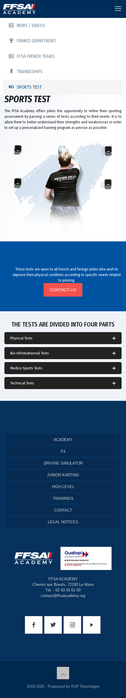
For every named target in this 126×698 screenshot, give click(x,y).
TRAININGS (63, 498)
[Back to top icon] (63, 673)
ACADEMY (63, 440)
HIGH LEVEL (63, 487)
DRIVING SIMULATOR (63, 463)
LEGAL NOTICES (63, 522)
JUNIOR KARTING (63, 475)
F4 (63, 451)
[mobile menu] (118, 9)
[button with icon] (33, 625)
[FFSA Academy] (17, 8)
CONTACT (63, 510)
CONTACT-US (63, 289)
